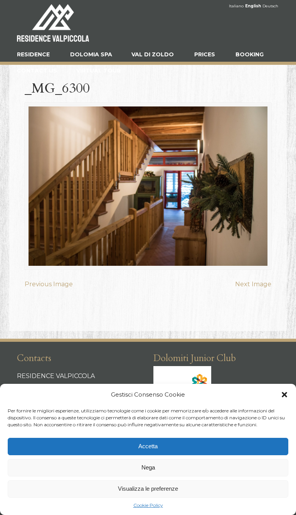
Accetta (148, 446)
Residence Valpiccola (55, 23)
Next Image (253, 284)
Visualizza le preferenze (148, 488)
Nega (148, 467)
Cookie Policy (148, 505)
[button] (284, 394)
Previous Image (49, 284)
